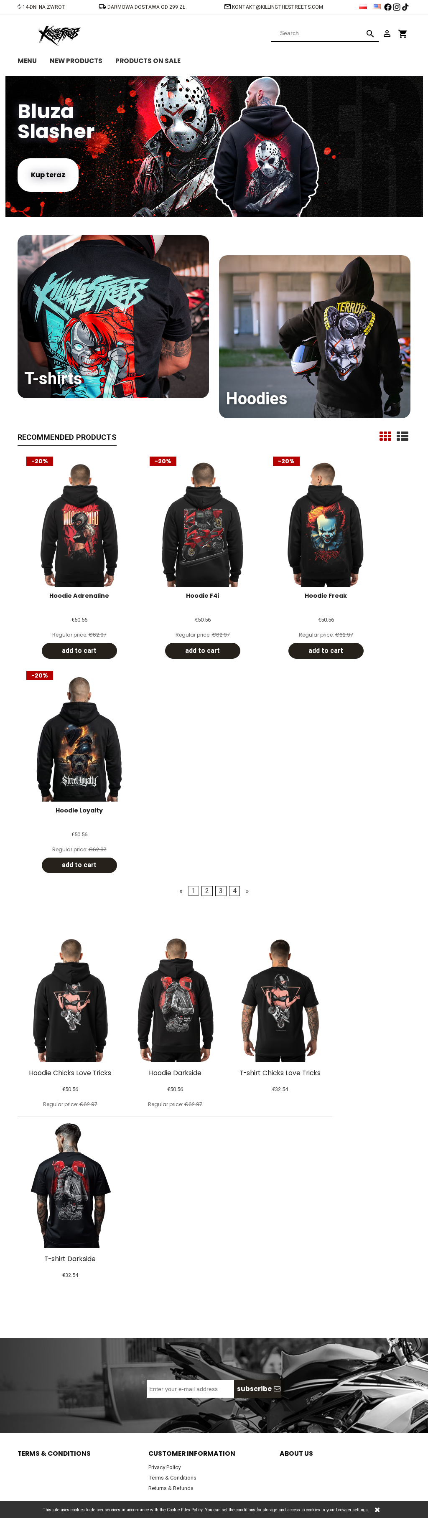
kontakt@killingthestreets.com (277, 7)
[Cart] (402, 30)
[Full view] (402, 437)
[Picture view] (385, 437)
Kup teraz (48, 175)
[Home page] (59, 35)
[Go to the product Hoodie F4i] (202, 524)
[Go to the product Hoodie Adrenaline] (79, 524)
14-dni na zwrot (44, 7)
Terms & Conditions (172, 1478)
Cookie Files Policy (184, 1510)
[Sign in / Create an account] (387, 33)
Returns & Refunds (171, 1488)
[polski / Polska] (363, 4)
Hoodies (257, 399)
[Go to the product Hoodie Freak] (326, 524)
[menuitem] (34, 60)
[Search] (370, 33)
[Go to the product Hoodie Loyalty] (79, 739)
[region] (214, 146)
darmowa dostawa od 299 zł (146, 7)
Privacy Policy (164, 1467)
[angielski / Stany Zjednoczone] (378, 4)
